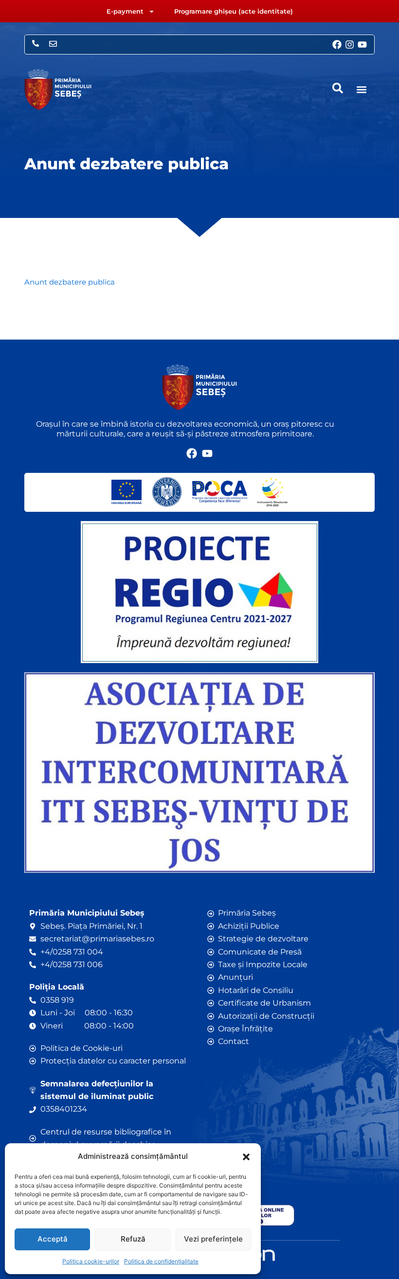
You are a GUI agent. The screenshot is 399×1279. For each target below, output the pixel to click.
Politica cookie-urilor (90, 1261)
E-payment (125, 11)
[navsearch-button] (337, 88)
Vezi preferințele (213, 1238)
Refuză (133, 1238)
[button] (246, 1157)
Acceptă (52, 1238)
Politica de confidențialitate (161, 1261)
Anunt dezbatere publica (69, 282)
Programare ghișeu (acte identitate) (233, 11)
